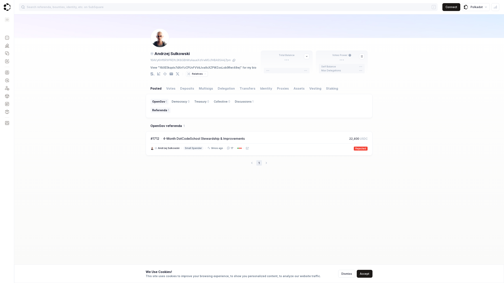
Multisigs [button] (206, 88)
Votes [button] (170, 88)
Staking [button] (332, 88)
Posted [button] (155, 88)
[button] (7, 38)
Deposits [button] (187, 88)
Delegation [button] (226, 88)
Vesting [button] (315, 88)
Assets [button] (299, 88)
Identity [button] (266, 88)
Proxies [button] (283, 88)
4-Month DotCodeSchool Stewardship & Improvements (204, 139)
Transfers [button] (247, 88)
